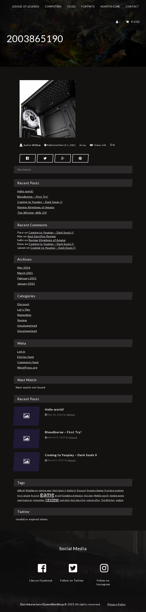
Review (22, 320)
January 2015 (26, 283)
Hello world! (25, 191)
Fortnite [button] (88, 6)
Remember (24, 314)
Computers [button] (53, 6)
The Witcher (108, 500)
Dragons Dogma (95, 490)
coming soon (45, 490)
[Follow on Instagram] (104, 568)
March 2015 (25, 273)
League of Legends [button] (25, 6)
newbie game (117, 495)
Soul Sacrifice (78, 500)
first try (35, 495)
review (52, 499)
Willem (36, 145)
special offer (93, 500)
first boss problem (114, 490)
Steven (73, 437)
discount (81, 490)
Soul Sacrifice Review (42, 236)
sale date (65, 500)
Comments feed (28, 362)
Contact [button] (132, 6)
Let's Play (23, 309)
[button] (118, 23)
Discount (23, 304)
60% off (21, 490)
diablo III (71, 490)
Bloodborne (32, 490)
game (47, 494)
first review (23, 495)
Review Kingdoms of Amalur (36, 207)
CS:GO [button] (71, 6)
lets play (88, 495)
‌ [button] (134, 21)
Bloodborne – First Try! (32, 196)
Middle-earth (101, 495)
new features (24, 500)
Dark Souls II (59, 490)
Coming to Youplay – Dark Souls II (40, 202)
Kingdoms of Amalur (72, 495)
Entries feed (25, 356)
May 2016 (23, 267)
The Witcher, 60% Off (32, 212)
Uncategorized (27, 331)
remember (39, 500)
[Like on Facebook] (42, 568)
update (120, 500)
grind (58, 495)
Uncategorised (27, 325)
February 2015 (26, 278)
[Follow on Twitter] (73, 568)
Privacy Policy (116, 604)
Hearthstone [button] (110, 6)
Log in (21, 351)
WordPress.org (27, 367)
